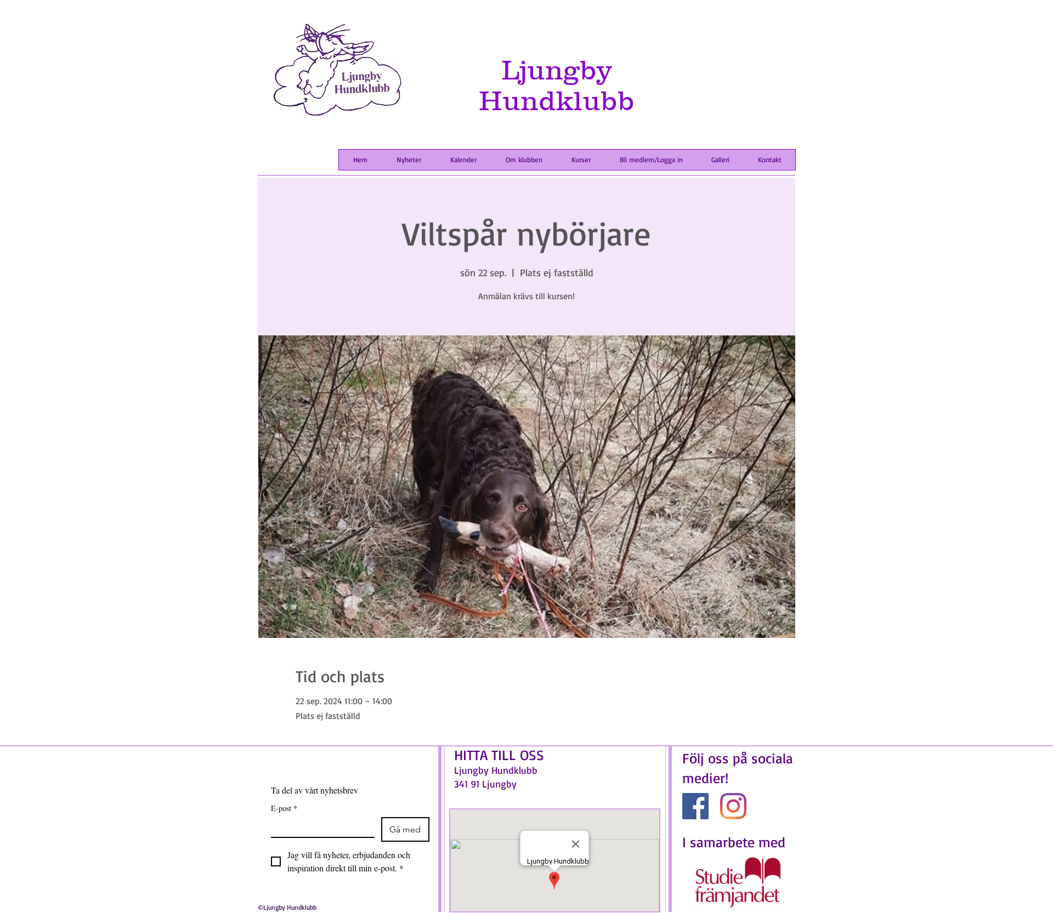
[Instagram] (733, 806)
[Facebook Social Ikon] (695, 806)
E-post (284, 808)
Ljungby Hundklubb (557, 85)
